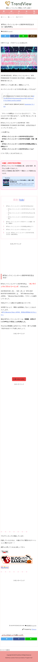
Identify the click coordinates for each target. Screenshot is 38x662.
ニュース (12, 17)
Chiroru (34, 629)
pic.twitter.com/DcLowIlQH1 (13, 100)
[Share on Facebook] (14, 36)
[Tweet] (5, 36)
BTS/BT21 (20, 17)
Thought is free (28, 657)
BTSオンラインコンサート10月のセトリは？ (18, 229)
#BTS (26, 98)
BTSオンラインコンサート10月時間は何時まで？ (19, 226)
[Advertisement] (15, 257)
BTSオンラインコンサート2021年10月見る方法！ (20, 206)
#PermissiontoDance (18, 98)
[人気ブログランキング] (17, 559)
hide (21, 199)
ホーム (4, 17)
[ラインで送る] (23, 36)
